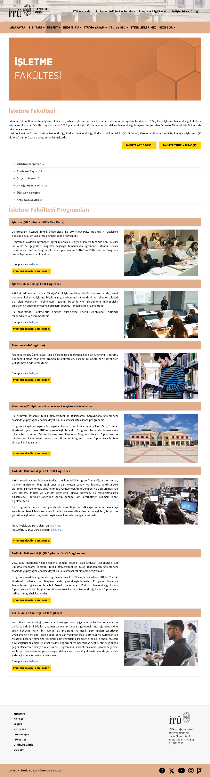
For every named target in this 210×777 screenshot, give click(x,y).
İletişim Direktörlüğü (185, 11)
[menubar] (92, 27)
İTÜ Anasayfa (82, 11)
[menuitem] (18, 27)
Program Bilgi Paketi (153, 11)
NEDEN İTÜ (71, 27)
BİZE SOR (166, 27)
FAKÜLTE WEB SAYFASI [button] (139, 145)
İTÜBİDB (25, 770)
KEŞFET (52, 27)
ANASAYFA (17, 27)
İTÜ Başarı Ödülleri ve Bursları (115, 11)
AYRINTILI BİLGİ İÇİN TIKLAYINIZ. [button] (31, 271)
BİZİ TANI (35, 27)
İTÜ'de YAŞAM (94, 27)
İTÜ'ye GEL (117, 27)
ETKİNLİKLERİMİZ (143, 27)
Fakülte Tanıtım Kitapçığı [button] (180, 145)
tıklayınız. (34, 264)
